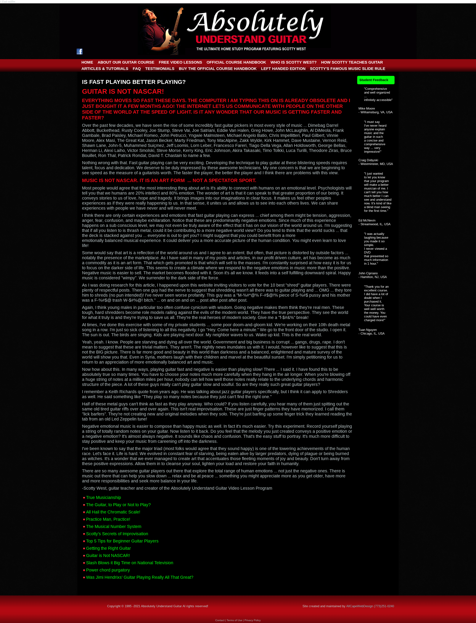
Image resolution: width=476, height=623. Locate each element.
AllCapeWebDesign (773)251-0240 (370, 606)
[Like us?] (80, 51)
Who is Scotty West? (294, 62)
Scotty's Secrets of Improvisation (117, 533)
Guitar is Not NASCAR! (108, 555)
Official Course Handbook (236, 62)
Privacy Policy (253, 620)
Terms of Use (235, 620)
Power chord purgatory (108, 570)
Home (87, 62)
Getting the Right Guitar (108, 548)
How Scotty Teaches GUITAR (352, 62)
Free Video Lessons (180, 62)
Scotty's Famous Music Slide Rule (347, 68)
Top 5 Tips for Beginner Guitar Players (122, 541)
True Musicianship (103, 497)
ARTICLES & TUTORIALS (104, 68)
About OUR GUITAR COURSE (126, 62)
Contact (219, 620)
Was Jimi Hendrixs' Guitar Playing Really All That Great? (139, 577)
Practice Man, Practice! (108, 519)
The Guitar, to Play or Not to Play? (118, 504)
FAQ (137, 68)
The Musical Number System (113, 526)
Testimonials (159, 68)
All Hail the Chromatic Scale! (113, 512)
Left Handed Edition (283, 68)
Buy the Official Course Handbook (218, 68)
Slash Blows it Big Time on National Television (129, 562)
